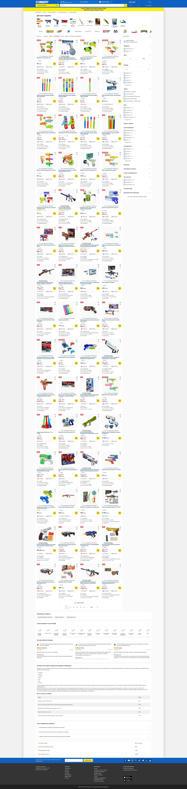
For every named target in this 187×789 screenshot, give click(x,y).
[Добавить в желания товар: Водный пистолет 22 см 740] (120, 40)
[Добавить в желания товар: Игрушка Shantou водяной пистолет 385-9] (55, 153)
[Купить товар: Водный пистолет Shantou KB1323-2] (97, 176)
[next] (149, 623)
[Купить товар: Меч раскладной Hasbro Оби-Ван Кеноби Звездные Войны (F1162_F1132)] (97, 400)
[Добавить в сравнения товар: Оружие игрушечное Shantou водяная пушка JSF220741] (98, 80)
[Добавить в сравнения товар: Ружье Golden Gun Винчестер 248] (77, 492)
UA (58, 2)
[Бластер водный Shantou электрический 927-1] (111, 85)
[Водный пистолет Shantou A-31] (46, 48)
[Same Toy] (106, 31)
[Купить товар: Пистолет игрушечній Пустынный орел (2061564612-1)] (119, 550)
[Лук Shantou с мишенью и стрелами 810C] (89, 497)
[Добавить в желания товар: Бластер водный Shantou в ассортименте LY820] (120, 227)
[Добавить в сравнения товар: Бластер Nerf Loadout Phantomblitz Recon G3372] (55, 230)
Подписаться (88, 760)
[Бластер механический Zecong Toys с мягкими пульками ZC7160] (111, 572)
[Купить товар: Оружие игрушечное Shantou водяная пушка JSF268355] (76, 101)
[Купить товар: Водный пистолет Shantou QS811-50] (76, 438)
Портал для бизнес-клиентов (130, 770)
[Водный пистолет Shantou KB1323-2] (89, 160)
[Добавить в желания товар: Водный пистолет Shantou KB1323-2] (98, 153)
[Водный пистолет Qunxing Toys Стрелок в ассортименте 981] (46, 197)
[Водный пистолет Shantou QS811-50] (68, 422)
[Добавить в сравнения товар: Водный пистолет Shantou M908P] (120, 379)
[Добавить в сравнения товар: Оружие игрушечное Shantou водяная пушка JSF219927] (120, 117)
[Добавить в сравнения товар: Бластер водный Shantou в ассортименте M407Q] (55, 117)
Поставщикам (68, 774)
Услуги (95, 776)
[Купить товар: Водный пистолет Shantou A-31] (54, 63)
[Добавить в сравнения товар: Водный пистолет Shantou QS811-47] (120, 192)
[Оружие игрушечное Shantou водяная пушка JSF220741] (89, 85)
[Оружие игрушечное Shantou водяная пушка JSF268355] (68, 85)
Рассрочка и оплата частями (100, 770)
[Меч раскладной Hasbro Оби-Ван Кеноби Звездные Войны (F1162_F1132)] (89, 384)
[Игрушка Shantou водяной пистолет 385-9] (46, 160)
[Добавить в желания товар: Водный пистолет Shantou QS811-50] (77, 415)
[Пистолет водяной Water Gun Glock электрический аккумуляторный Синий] (68, 48)
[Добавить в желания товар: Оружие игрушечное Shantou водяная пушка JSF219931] (55, 78)
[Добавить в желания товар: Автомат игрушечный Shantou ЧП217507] (120, 490)
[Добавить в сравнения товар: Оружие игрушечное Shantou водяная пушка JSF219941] (98, 117)
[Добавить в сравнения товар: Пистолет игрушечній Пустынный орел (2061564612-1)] (120, 529)
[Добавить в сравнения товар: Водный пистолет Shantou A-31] (55, 42)
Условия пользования (128, 768)
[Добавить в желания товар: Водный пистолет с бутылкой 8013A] (77, 340)
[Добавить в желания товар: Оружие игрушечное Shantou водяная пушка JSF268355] (77, 78)
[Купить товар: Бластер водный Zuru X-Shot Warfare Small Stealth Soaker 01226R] (54, 475)
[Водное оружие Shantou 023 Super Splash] (68, 122)
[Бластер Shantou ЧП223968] (111, 272)
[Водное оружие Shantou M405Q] (111, 160)
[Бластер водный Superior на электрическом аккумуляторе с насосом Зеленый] (89, 422)
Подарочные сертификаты (100, 778)
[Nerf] (59, 31)
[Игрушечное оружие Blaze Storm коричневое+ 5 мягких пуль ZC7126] (68, 235)
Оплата (95, 768)
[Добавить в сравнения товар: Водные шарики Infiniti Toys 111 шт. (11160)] (55, 417)
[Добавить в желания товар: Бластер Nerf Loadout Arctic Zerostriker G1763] (120, 302)
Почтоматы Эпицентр (99, 781)
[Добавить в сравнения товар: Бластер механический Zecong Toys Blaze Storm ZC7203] (98, 304)
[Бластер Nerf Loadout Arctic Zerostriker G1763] (111, 310)
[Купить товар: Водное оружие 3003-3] (76, 325)
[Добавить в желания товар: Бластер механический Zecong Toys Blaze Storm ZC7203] (98, 302)
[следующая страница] (97, 607)
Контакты (67, 771)
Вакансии (67, 773)
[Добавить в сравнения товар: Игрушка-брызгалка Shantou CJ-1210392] (120, 454)
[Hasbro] (68, 31)
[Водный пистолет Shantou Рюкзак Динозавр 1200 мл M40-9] (89, 197)
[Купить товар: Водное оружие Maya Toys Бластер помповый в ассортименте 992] (97, 363)
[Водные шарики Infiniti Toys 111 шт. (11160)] (46, 422)
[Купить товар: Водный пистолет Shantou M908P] (119, 400)
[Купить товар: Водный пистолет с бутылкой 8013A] (76, 363)
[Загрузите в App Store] (127, 777)
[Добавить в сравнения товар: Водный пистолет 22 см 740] (120, 42)
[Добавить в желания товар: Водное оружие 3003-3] (77, 302)
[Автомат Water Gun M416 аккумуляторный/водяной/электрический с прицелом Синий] (68, 197)
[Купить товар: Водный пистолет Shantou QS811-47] (119, 213)
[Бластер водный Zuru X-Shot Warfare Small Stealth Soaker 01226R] (46, 459)
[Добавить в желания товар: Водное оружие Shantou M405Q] (120, 153)
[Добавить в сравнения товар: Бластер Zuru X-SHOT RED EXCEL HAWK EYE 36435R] (55, 304)
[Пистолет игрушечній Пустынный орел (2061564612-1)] (111, 534)
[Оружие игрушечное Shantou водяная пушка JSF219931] (46, 85)
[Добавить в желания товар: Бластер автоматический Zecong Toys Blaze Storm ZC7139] (55, 564)
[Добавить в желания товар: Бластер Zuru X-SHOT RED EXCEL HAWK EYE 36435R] (55, 302)
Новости (67, 770)
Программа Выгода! (98, 779)
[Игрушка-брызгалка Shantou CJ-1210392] (111, 459)
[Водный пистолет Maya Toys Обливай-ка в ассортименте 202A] (46, 497)
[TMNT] (144, 31)
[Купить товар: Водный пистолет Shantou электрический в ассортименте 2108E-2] (97, 288)
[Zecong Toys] (125, 31)
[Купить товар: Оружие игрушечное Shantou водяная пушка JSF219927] (119, 138)
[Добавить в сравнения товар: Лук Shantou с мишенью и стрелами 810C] (98, 492)
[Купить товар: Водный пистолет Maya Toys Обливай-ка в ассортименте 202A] (54, 512)
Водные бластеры (59, 617)
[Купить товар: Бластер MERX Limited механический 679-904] (76, 475)
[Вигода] (132, 2)
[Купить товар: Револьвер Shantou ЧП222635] (76, 587)
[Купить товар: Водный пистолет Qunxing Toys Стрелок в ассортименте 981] (54, 213)
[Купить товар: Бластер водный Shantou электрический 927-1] (119, 101)
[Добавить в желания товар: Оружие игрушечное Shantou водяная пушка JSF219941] (98, 115)
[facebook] (125, 760)
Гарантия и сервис (98, 774)
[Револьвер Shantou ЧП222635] (68, 572)
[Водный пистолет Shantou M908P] (111, 384)
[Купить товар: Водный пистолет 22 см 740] (119, 63)
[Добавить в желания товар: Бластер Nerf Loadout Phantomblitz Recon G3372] (55, 227)
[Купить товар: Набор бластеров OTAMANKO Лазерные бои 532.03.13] (119, 438)
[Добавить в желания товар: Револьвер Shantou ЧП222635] (77, 564)
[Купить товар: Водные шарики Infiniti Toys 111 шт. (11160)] (54, 438)
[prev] (146, 623)
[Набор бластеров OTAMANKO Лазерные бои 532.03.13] (111, 422)
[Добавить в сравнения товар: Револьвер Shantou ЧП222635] (77, 566)
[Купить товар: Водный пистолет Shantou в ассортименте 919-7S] (97, 63)
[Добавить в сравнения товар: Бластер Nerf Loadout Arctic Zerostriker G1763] (120, 304)
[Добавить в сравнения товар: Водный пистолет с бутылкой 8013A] (77, 342)
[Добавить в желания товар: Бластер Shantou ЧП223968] (120, 265)
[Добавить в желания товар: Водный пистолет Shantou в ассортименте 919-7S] (98, 40)
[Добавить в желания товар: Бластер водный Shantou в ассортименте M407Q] (55, 115)
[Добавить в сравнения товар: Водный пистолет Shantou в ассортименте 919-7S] (98, 42)
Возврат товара (97, 773)
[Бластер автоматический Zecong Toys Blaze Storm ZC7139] (46, 572)
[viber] (135, 760)
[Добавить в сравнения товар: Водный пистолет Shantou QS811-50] (77, 417)
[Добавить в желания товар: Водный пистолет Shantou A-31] (55, 40)
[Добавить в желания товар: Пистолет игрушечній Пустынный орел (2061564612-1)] (120, 527)
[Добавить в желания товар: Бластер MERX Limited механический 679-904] (77, 452)
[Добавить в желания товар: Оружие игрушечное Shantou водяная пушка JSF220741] (98, 78)
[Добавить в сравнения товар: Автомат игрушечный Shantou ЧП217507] (120, 492)
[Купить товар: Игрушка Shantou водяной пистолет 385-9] (54, 176)
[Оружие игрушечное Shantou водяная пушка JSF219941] (89, 122)
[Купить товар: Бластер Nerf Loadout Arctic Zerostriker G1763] (119, 325)
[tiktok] (139, 760)
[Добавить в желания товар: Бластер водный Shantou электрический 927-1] (120, 78)
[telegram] (142, 760)
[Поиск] (125, 5)
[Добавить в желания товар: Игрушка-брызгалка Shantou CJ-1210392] (120, 452)
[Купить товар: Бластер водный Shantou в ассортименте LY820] (119, 250)
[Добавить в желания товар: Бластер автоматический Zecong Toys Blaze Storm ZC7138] (77, 527)
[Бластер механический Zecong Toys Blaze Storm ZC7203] (89, 310)
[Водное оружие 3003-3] (68, 310)
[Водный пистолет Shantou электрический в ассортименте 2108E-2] (89, 272)
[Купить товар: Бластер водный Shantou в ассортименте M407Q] (54, 138)
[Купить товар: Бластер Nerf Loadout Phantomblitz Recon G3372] (54, 250)
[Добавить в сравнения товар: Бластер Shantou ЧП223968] (120, 267)
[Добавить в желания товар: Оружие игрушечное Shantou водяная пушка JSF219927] (120, 115)
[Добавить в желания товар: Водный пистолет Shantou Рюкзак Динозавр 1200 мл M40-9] (98, 190)
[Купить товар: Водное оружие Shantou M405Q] (119, 176)
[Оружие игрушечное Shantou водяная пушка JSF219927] (111, 122)
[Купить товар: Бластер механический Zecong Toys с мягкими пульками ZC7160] (119, 587)
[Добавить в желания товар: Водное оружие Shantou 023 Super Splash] (77, 115)
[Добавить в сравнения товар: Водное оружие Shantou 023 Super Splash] (77, 117)
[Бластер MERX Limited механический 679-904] (68, 459)
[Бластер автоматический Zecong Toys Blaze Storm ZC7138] (68, 534)
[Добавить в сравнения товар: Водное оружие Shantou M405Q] (120, 155)
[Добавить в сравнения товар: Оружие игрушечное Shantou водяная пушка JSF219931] (55, 80)
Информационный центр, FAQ (42, 768)
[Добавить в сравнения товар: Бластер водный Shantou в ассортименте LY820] (120, 230)
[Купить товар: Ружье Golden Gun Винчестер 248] (76, 512)
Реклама (67, 778)
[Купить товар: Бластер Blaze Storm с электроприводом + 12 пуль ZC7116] (97, 550)
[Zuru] (50, 31)
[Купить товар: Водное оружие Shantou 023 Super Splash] (76, 138)
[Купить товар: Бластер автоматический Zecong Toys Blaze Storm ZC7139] (54, 587)
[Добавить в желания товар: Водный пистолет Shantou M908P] (120, 377)
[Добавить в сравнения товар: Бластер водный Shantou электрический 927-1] (120, 80)
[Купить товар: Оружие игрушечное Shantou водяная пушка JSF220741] (97, 101)
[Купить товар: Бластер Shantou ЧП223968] (119, 288)
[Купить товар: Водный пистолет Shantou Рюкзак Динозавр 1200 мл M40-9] (97, 213)
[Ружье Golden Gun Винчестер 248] (68, 497)
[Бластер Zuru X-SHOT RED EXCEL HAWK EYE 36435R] (46, 310)
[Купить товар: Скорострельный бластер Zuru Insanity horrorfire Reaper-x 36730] (76, 176)
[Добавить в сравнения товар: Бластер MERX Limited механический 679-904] (77, 454)
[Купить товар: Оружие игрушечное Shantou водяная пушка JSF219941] (97, 138)
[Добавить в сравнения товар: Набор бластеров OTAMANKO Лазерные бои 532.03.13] (120, 417)
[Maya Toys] (115, 31)
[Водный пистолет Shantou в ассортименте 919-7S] (89, 48)
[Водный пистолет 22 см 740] (111, 48)
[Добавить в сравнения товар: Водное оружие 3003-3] (77, 304)
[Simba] (134, 31)
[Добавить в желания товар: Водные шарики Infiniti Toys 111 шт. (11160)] (55, 415)
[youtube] (128, 760)
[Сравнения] (131, 5)
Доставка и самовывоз (99, 771)
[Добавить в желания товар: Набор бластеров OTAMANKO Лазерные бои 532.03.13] (120, 415)
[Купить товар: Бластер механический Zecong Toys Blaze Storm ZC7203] (97, 325)
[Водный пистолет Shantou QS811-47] (111, 197)
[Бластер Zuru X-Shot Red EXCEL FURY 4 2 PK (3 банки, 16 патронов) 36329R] (68, 384)
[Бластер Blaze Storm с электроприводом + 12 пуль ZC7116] (89, 534)
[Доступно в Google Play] (127, 780)
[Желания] (139, 5)
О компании (67, 768)
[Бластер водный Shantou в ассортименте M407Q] (46, 122)
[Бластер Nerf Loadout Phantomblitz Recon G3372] (46, 235)
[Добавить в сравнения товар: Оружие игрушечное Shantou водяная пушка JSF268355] (77, 80)
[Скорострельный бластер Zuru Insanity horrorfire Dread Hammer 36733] (46, 384)
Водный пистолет (71, 617)
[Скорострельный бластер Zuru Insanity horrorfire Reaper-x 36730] (68, 160)
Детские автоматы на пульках (45, 617)
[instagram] (132, 760)
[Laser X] (87, 31)
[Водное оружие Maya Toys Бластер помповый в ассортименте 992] (89, 347)
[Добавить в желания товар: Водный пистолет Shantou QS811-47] (120, 190)
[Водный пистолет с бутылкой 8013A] (68, 347)
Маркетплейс (68, 776)
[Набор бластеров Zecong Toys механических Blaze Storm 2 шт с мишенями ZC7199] (68, 272)
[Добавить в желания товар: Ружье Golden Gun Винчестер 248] (77, 490)
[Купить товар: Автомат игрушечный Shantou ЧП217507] (119, 512)
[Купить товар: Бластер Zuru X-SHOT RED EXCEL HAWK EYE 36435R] (54, 325)
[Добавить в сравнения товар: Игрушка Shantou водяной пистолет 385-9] (55, 155)
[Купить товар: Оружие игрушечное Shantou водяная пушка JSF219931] (54, 101)
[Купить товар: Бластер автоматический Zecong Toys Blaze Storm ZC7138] (76, 550)
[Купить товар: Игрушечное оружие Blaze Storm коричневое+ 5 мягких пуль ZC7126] (76, 250)
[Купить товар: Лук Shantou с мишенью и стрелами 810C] (97, 512)
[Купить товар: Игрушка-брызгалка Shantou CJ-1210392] (119, 475)
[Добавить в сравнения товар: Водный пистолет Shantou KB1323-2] (98, 155)
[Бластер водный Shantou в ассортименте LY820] (111, 235)
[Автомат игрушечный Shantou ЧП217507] (111, 497)
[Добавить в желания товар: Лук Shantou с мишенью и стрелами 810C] (98, 490)
